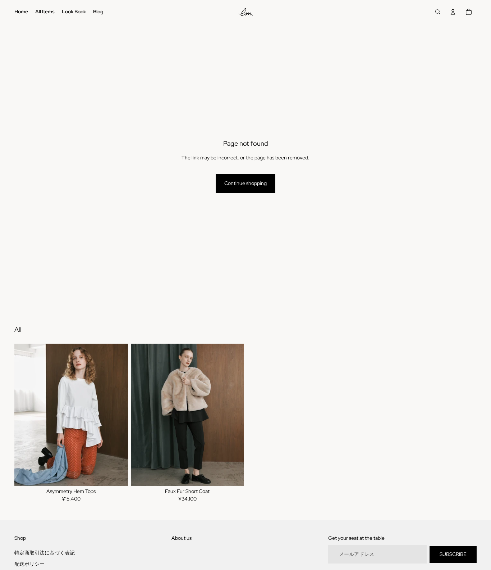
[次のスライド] (117, 415)
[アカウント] (453, 12)
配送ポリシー (29, 564)
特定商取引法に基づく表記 (44, 552)
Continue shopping (245, 183)
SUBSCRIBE (453, 554)
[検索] (438, 12)
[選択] (116, 474)
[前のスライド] (25, 415)
